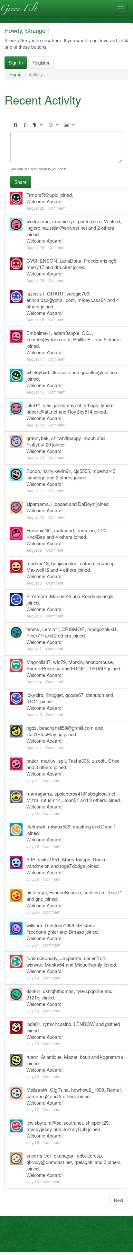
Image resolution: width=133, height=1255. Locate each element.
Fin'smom (36, 596)
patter (32, 760)
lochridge (35, 477)
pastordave (89, 221)
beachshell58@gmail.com (66, 727)
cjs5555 (81, 470)
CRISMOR (73, 629)
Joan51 (71, 800)
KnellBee (35, 536)
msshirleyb (63, 221)
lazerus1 (35, 293)
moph (90, 438)
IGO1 (32, 701)
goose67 (74, 694)
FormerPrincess (43, 668)
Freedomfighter (42, 931)
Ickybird (34, 694)
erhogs (91, 405)
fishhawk (35, 826)
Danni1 (108, 826)
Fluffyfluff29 (38, 444)
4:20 (101, 530)
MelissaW (36, 1089)
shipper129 (97, 1122)
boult (85, 1056)
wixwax (34, 964)
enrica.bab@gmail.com (50, 299)
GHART (55, 293)
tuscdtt (98, 760)
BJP (30, 859)
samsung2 (37, 1096)
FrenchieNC (39, 530)
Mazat (70, 1056)
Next (118, 1200)
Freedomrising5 (100, 260)
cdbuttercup (89, 1155)
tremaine (85, 530)
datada (87, 563)
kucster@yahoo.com (48, 339)
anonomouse (99, 661)
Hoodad (59, 503)
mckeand (64, 530)
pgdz (31, 727)
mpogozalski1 (102, 629)
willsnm (34, 925)
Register (41, 62)
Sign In (16, 62)
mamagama (39, 793)
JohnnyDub (74, 1129)
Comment (56, 208)
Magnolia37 (38, 661)
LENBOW (84, 1023)
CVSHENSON (41, 260)
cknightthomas (58, 991)
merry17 (35, 267)
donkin (33, 991)
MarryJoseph (76, 859)
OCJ (87, 332)
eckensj (105, 563)
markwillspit (53, 760)
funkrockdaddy (42, 958)
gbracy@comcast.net (49, 1162)
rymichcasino (57, 1023)
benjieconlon (64, 563)
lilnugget (54, 694)
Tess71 (114, 892)
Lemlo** (50, 629)
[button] (15, 125)
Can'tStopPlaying (44, 734)
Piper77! (35, 635)
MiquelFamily (88, 964)
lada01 (33, 1023)
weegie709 (78, 293)
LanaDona (70, 260)
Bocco (33, 470)
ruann (32, 1056)
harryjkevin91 (57, 470)
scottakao (93, 892)
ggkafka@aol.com (100, 372)
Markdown (39, 168)
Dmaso (76, 931)
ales (47, 405)
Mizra (32, 800)
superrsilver (38, 1155)
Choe (113, 760)
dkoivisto (61, 372)
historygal (36, 892)
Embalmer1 (38, 332)
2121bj (33, 997)
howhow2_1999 (87, 1089)
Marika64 (54, 964)
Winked (112, 221)
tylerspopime (89, 991)
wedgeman (38, 221)
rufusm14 (51, 800)
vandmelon (38, 865)
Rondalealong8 (97, 596)
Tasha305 (78, 760)
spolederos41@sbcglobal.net (84, 793)
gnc (39, 898)
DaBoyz (86, 503)
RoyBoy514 (80, 411)
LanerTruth (95, 958)
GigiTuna (59, 1089)
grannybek (37, 438)
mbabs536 (59, 826)
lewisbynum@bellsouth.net (54, 1122)
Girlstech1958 (59, 925)
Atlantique (51, 1056)
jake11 (33, 405)
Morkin (75, 661)
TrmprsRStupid (42, 194)
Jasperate (70, 958)
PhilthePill (83, 339)
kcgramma (111, 1056)
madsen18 (37, 563)
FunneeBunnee (65, 892)
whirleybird (37, 372)
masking (82, 826)
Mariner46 (60, 596)
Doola (99, 859)
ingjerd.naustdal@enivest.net (56, 227)
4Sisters (85, 925)
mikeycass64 (92, 299)
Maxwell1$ (37, 569)
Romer (114, 1089)
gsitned (112, 1023)
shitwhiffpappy (66, 438)
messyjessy (39, 1129)
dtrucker (63, 267)
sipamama (37, 503)
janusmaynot (67, 405)
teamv (33, 629)
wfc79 (59, 661)
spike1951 (49, 859)
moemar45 (103, 470)
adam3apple (66, 332)
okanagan (64, 1155)
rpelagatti (83, 1162)
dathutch (95, 694)
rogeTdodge (72, 865)
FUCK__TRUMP (89, 668)
